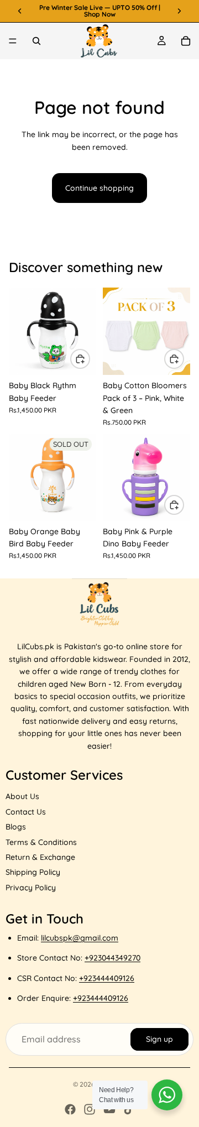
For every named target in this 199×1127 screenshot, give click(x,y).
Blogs (16, 827)
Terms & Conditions (41, 842)
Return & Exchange (40, 857)
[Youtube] (109, 1109)
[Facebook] (70, 1109)
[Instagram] (89, 1109)
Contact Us (26, 812)
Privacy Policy (31, 888)
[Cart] (186, 41)
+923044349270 (112, 958)
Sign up (159, 1039)
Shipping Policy (33, 872)
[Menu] (12, 41)
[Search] (36, 41)
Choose (183, 359)
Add (89, 359)
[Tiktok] (128, 1109)
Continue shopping (99, 188)
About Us (22, 796)
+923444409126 (106, 978)
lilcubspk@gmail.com (79, 938)
